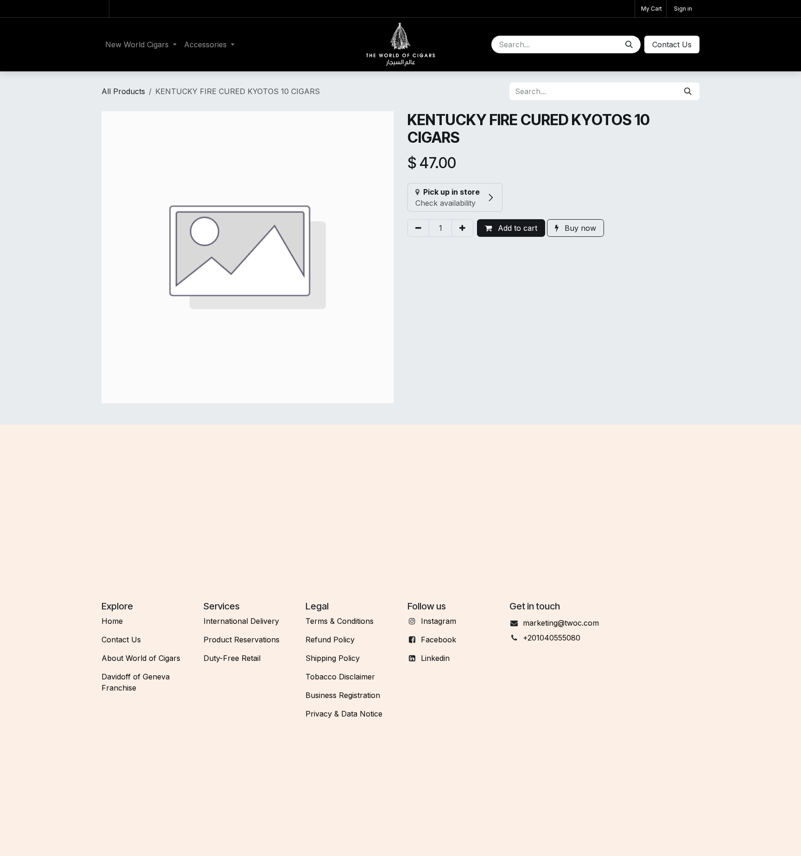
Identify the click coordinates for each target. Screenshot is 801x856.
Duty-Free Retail (232, 658)
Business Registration (342, 695)
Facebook (438, 639)
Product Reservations (241, 639)
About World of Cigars (141, 658)
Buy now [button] (579, 228)
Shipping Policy (332, 658)
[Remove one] (418, 228)
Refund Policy (330, 639)
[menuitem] (141, 44)
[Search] (629, 44)
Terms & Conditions (339, 621)
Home (112, 621)
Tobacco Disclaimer (340, 676)
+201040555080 (551, 637)
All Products (123, 91)
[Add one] (462, 228)
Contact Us (121, 639)
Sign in (683, 8)
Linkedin (435, 658)
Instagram (438, 621)
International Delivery (241, 621)
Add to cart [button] (516, 228)
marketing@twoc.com (561, 623)
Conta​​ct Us (672, 44)
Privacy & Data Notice (343, 713)
